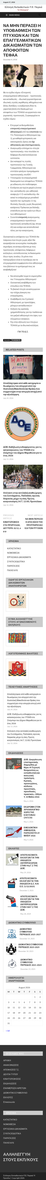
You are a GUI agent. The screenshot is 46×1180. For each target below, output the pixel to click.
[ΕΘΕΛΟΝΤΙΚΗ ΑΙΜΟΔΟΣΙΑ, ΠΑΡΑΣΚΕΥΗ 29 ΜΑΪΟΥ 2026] (14, 828)
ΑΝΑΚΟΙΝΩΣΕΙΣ (11, 1065)
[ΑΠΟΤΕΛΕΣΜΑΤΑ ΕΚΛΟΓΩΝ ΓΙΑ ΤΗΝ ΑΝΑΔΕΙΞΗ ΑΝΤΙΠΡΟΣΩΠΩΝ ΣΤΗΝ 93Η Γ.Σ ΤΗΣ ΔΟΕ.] (12, 896)
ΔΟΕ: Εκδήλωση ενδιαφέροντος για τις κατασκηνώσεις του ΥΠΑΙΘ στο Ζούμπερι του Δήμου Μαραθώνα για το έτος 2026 (22, 451)
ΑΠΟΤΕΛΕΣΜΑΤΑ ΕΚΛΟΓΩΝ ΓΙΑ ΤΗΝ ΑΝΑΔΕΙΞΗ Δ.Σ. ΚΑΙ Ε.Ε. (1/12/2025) (29, 882)
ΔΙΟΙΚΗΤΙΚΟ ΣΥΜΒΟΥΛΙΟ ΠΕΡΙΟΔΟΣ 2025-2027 (30, 932)
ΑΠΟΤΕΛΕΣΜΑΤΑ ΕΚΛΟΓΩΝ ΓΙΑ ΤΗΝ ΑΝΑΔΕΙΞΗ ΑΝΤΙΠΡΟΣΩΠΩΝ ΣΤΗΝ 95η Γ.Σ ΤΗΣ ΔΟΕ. (29, 861)
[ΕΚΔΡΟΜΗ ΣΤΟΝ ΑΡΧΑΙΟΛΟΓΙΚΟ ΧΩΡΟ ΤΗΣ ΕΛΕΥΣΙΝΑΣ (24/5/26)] (14, 807)
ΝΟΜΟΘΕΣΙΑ (13, 553)
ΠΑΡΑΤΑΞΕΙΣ (13, 566)
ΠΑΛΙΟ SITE (12, 570)
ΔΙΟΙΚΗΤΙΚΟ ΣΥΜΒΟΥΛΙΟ (15, 1093)
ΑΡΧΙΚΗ (7, 1060)
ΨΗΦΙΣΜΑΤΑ (16, 340)
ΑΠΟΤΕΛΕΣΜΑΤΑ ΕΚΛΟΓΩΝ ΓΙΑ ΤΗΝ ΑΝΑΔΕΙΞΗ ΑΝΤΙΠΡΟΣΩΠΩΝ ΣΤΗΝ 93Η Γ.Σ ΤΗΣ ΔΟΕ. (29, 903)
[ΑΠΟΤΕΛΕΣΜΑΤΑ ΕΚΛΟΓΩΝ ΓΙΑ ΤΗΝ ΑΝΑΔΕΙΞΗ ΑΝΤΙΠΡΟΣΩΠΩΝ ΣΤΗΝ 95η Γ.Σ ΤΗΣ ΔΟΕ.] (12, 855)
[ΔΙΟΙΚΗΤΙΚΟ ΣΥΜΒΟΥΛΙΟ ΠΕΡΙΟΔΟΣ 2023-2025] (11, 944)
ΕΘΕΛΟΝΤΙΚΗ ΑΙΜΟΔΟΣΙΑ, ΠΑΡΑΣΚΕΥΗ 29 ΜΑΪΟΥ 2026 (31, 831)
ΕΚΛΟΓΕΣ (8, 1097)
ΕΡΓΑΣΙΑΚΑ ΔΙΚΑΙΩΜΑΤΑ (19, 557)
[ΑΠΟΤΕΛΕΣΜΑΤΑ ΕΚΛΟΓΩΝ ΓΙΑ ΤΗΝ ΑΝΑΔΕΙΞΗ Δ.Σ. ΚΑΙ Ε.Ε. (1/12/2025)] (12, 878)
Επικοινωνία (9, 1102)
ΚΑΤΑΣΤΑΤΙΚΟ (14, 548)
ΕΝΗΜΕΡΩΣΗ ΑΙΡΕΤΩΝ (14, 1088)
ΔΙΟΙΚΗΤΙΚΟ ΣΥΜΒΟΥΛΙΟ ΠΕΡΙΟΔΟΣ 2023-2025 (30, 945)
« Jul (8, 1030)
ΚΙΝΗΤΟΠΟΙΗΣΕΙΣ (12, 1079)
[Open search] (40, 15)
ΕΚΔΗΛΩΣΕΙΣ (9, 1083)
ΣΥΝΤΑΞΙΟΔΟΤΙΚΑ (16, 561)
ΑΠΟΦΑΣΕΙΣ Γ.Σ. (11, 1069)
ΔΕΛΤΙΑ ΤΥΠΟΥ (10, 1074)
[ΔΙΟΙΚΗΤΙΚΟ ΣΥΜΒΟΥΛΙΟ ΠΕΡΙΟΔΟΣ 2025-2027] (12, 929)
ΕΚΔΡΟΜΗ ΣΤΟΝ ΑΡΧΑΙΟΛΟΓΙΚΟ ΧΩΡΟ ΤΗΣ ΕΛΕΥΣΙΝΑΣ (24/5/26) (32, 812)
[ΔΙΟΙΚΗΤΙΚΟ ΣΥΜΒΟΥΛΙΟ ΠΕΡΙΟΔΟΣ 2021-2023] (12, 960)
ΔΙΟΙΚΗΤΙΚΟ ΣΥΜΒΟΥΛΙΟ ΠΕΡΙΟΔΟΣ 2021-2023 (31, 962)
